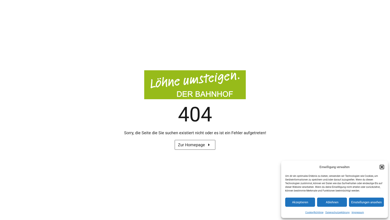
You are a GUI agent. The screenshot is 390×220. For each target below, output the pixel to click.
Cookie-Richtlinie (314, 212)
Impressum (358, 212)
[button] (382, 167)
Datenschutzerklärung (337, 212)
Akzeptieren (300, 202)
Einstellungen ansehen (366, 202)
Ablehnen (332, 202)
